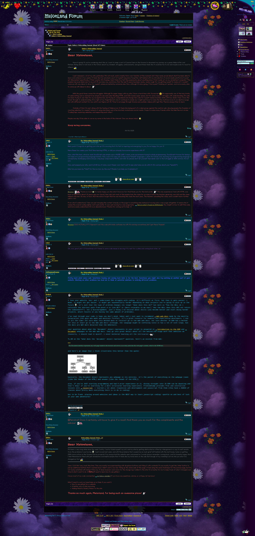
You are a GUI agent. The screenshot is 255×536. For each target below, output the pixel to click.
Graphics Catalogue (246, 42)
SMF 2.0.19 (99, 515)
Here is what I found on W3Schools (150, 205)
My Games (55, 158)
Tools (242, 54)
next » (190, 38)
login (136, 15)
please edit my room (128, 179)
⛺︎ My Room (51, 62)
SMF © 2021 (109, 515)
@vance (71, 192)
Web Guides (243, 39)
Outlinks (243, 56)
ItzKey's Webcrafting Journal (61, 36)
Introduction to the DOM (168, 329)
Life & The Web (54, 32)
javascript (88, 388)
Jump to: (173, 509)
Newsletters (244, 47)
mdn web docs (162, 316)
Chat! (53, 156)
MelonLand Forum (54, 30)
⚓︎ (51, 142)
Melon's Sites (244, 51)
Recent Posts (130, 21)
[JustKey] (49, 54)
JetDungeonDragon (52, 272)
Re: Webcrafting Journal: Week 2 (92, 141)
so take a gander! (104, 476)
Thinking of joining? (152, 15)
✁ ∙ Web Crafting (56, 34)
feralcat (48, 294)
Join (248, 23)
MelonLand (245, 10)
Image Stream (244, 49)
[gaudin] (49, 300)
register (142, 15)
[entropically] (49, 146)
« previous (185, 38)
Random (122, 21)
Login (243, 23)
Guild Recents (139, 21)
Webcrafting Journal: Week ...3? (92, 438)
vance (48, 140)
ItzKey (48, 48)
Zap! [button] (252, 63)
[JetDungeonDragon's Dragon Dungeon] (49, 278)
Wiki (241, 44)
